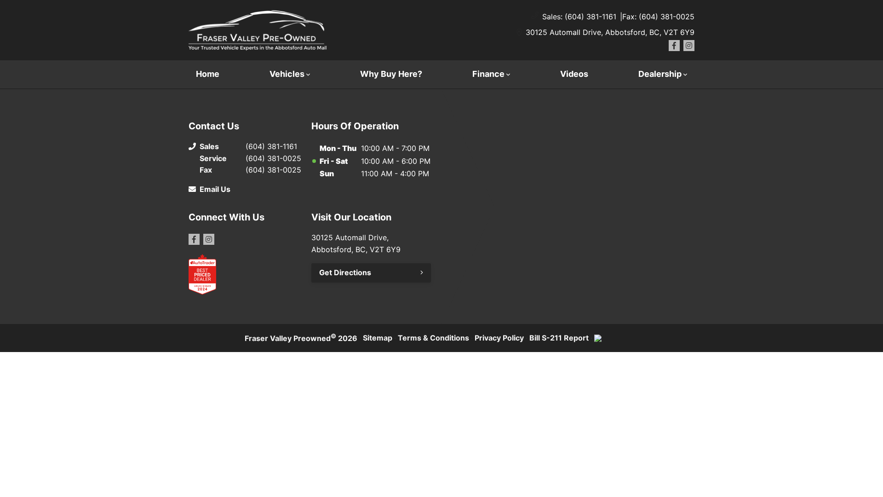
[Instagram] (688, 45)
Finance (488, 74)
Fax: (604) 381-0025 (658, 16)
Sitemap (377, 337)
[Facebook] (674, 45)
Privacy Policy (499, 337)
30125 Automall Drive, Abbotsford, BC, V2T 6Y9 (610, 32)
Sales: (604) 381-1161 (579, 16)
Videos (574, 74)
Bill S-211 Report (559, 337)
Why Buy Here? (391, 74)
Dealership (660, 74)
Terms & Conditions (433, 337)
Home (207, 74)
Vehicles (286, 74)
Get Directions (345, 272)
